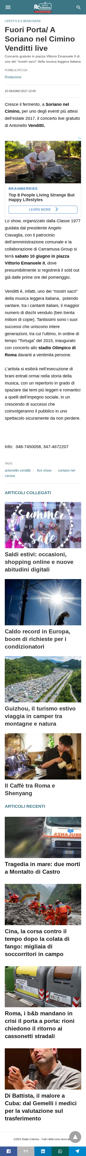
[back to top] (75, 1137)
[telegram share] (77, 1151)
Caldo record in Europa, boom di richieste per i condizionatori (37, 639)
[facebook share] (8, 1151)
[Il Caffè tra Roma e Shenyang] (43, 756)
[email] (25, 1151)
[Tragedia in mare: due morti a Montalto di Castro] (43, 837)
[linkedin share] (43, 1151)
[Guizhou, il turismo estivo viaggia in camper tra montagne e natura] (43, 679)
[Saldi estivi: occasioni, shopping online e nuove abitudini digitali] (43, 525)
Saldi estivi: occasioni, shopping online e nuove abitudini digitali (39, 562)
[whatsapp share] (60, 1151)
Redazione (13, 77)
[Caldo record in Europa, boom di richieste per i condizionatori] (43, 602)
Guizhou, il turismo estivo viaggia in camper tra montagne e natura (40, 716)
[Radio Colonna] (43, 7)
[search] (78, 7)
